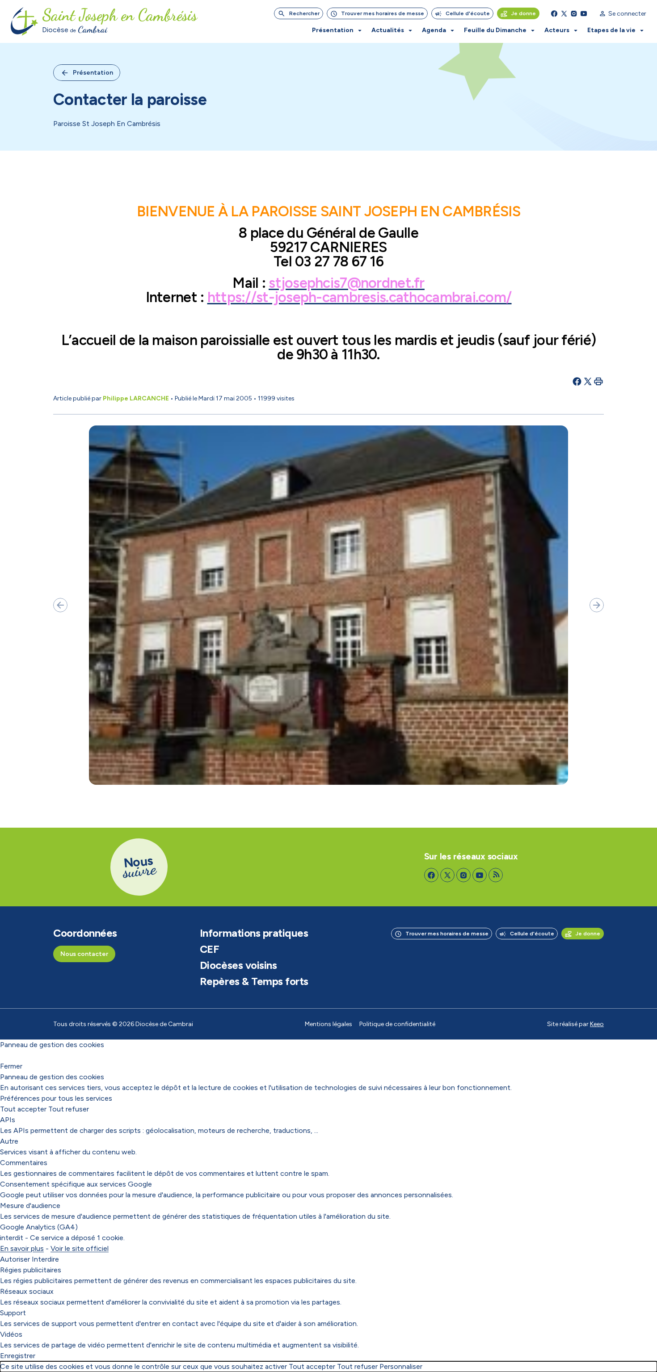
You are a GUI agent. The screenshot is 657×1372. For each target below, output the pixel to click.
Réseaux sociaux (27, 1291)
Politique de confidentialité (397, 1024)
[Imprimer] (598, 381)
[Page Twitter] (564, 13)
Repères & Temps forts (254, 981)
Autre (9, 1141)
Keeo (597, 1024)
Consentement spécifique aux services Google (76, 1184)
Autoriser (15, 1259)
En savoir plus (22, 1248)
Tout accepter (23, 1109)
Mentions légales (328, 1024)
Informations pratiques (254, 933)
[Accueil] (24, 21)
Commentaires (23, 1162)
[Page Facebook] (554, 13)
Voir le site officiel (80, 1248)
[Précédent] (60, 605)
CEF (209, 949)
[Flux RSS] (496, 875)
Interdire (45, 1259)
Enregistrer (17, 1355)
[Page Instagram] (574, 13)
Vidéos (11, 1334)
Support (13, 1313)
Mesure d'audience (30, 1205)
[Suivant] (597, 605)
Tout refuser (68, 1109)
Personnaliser (400, 1366)
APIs (7, 1119)
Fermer (11, 1066)
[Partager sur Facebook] (577, 381)
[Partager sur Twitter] (587, 381)
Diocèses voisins (238, 965)
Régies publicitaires (30, 1270)
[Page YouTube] (584, 13)
